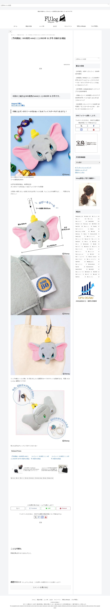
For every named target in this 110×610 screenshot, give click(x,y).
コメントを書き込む (40, 587)
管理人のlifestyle (66, 599)
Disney (13, 478)
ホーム (33, 599)
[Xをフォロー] (35, 517)
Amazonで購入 (16, 103)
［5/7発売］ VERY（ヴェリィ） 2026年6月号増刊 (87, 73)
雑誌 (45, 478)
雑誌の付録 (51, 478)
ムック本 (46, 599)
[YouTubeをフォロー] (45, 517)
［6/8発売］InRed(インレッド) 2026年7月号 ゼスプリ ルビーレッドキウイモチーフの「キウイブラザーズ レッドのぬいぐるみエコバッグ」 (87, 81)
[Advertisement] (40, 51)
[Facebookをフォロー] (38, 517)
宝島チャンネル (79, 172)
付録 (27, 478)
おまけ (51, 599)
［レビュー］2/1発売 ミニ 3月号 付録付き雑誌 (60, 457)
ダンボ (22, 478)
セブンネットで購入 (18, 105)
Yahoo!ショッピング (81, 170)
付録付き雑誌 (39, 478)
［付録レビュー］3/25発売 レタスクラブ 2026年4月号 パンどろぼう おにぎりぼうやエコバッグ (87, 98)
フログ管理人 (74, 599)
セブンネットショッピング (83, 167)
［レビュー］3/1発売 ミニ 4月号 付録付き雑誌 (40, 457)
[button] (108, 4)
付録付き (32, 478)
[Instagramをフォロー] (42, 517)
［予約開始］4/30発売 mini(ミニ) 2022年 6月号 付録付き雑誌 (20, 457)
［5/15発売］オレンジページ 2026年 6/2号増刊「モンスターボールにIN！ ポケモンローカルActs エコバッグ (87, 106)
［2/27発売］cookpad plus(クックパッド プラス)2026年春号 (87, 90)
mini (18, 478)
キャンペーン (57, 599)
